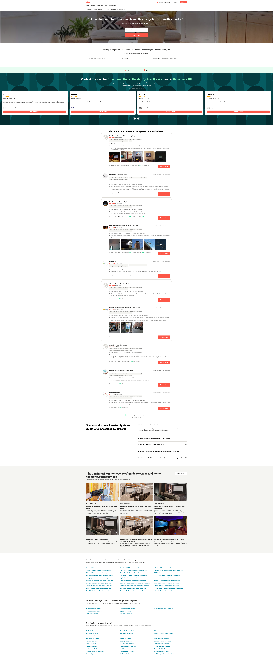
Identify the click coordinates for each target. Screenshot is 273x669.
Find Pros (136, 35)
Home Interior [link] (89, 9)
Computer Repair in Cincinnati (127, 608)
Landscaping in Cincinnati (92, 649)
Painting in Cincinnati (159, 631)
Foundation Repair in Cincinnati (128, 631)
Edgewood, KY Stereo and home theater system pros (133, 591)
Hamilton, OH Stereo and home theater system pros (167, 575)
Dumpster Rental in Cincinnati (161, 649)
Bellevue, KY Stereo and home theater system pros (99, 573)
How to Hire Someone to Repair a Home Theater (169, 539)
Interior (88, 5)
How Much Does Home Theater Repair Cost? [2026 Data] (135, 507)
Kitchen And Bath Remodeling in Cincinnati (97, 636)
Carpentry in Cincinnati (126, 613)
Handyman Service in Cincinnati (128, 636)
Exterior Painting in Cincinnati (127, 651)
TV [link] (104, 9)
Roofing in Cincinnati (91, 631)
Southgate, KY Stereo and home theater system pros (99, 580)
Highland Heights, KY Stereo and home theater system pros (135, 578)
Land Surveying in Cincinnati (161, 643)
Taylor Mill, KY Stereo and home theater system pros (167, 583)
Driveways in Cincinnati (126, 641)
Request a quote (34, 111)
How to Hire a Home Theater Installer (97, 539)
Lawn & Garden (99, 5)
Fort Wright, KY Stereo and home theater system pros (133, 570)
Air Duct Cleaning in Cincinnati (162, 646)
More (106, 5)
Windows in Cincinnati (125, 654)
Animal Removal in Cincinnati (161, 651)
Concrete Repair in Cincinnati (93, 654)
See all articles (180, 473)
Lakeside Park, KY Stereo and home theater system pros (168, 570)
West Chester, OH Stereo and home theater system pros (168, 578)
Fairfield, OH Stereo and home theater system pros (167, 573)
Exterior (93, 5)
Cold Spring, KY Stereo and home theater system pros (134, 575)
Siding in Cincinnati (91, 643)
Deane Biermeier (124, 537)
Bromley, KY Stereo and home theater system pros (99, 585)
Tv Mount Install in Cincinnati (93, 608)
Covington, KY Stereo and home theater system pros (99, 578)
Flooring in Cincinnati (125, 638)
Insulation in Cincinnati (126, 649)
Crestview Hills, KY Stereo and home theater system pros (134, 585)
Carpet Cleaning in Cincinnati (161, 636)
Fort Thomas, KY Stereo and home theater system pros (100, 575)
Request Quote (164, 166)
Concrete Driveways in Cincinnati (162, 641)
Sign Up (183, 2)
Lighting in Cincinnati (125, 611)
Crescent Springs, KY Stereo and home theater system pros (135, 583)
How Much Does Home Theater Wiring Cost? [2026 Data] (101, 507)
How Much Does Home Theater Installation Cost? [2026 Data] (169, 507)
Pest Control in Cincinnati (126, 633)
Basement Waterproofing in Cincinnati (163, 633)
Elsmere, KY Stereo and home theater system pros (167, 580)
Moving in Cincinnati (91, 646)
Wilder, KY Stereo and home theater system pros (98, 583)
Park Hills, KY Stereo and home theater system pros (99, 591)
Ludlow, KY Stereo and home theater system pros (98, 588)
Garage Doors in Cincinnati (127, 643)
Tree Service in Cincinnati (92, 638)
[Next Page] (152, 415)
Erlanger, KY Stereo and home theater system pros (133, 588)
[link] (4, 108)
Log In (175, 2)
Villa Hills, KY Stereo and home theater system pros (167, 567)
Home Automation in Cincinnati (94, 611)
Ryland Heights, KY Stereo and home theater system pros (168, 588)
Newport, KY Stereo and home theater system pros (99, 567)
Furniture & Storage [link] (98, 9)
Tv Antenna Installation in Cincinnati (163, 608)
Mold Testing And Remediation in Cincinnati (165, 654)
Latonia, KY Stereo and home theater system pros (167, 585)
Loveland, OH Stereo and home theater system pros (133, 580)
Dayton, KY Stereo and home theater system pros (98, 570)
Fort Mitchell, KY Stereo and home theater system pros (134, 567)
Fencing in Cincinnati (91, 641)
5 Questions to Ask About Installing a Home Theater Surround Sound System (136, 540)
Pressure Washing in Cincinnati (128, 646)
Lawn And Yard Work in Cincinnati (95, 651)
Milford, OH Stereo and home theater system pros (166, 591)
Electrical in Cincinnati (92, 613)
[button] (114, 156)
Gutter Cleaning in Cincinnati (161, 638)
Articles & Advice (112, 5)
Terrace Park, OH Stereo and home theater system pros (134, 573)
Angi (87, 503)
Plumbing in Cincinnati (92, 633)
